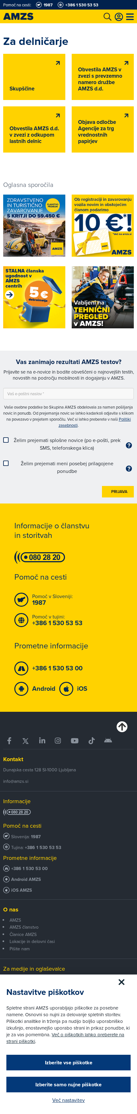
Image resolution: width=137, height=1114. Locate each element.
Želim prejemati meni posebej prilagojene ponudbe (67, 467)
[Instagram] (58, 741)
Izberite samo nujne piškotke (68, 1084)
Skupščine (22, 89)
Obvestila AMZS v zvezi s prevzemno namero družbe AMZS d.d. (100, 79)
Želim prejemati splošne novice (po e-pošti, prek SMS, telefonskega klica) (67, 444)
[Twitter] (25, 741)
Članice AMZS (23, 934)
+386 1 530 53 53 (43, 847)
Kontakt (13, 759)
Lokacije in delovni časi (32, 941)
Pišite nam (20, 949)
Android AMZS (26, 879)
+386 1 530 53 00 (29, 868)
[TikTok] (91, 741)
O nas (10, 909)
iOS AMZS (21, 890)
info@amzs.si (15, 781)
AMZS (15, 920)
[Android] (108, 741)
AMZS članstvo (24, 927)
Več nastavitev (68, 1099)
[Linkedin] (42, 741)
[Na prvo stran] (25, 16)
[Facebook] (9, 741)
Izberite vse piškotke (68, 1062)
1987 (36, 836)
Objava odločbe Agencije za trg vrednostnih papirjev (97, 131)
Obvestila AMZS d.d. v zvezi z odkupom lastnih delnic (34, 135)
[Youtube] (75, 741)
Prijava (119, 492)
